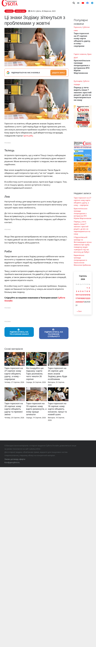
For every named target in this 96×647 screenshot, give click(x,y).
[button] (74, 3)
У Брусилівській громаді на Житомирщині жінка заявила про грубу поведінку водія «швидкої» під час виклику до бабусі (82, 244)
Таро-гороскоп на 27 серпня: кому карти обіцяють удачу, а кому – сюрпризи (13, 373)
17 (77, 298)
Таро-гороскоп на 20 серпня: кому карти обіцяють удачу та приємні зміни (13, 409)
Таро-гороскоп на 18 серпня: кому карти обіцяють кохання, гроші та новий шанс (57, 409)
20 (83, 298)
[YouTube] (83, 3)
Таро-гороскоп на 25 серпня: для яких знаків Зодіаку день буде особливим (57, 373)
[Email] (78, 3)
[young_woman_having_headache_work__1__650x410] (36, 99)
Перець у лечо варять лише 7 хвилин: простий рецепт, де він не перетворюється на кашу (82, 93)
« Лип (79, 311)
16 (89, 295)
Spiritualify (28, 135)
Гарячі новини (80, 54)
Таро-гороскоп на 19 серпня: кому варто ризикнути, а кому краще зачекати (36, 409)
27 (83, 302)
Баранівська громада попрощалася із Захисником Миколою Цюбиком (82, 260)
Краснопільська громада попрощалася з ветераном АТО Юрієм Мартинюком (82, 66)
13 (83, 295)
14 (85, 295)
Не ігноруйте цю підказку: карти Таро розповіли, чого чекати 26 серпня (35, 373)
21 (85, 298)
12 (81, 295)
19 (81, 298)
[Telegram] (92, 3)
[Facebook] (87, 3)
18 (79, 298)
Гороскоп (77, 27)
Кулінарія (78, 81)
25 (79, 302)
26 (81, 302)
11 (79, 295)
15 (87, 295)
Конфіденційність (12, 462)
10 (77, 295)
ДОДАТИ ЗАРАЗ (58, 73)
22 (87, 298)
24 (77, 302)
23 (89, 298)
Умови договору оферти (14, 459)
